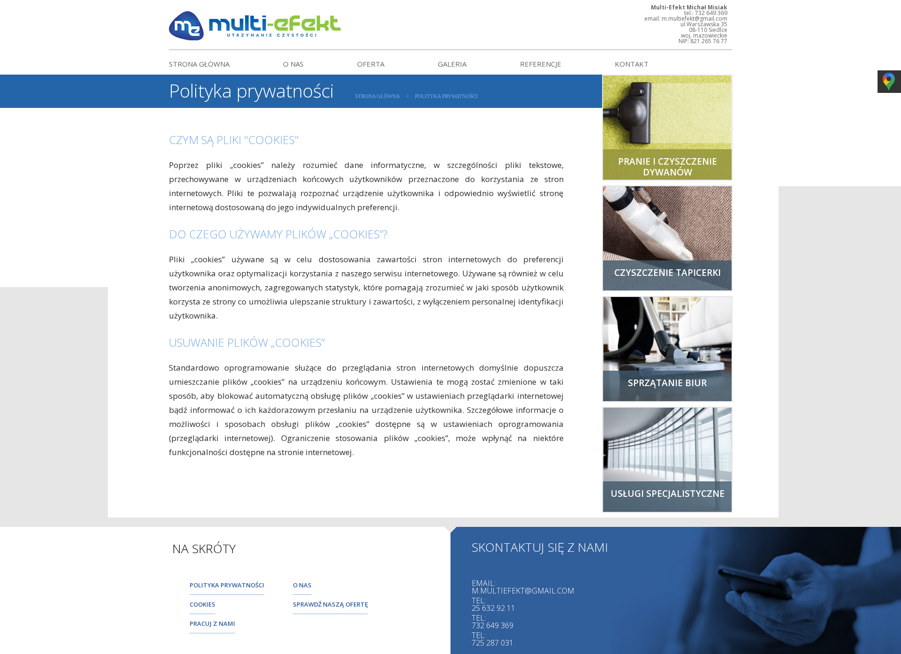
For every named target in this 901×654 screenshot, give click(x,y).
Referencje (540, 63)
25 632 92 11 (493, 608)
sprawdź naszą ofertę (330, 604)
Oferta (370, 63)
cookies (202, 604)
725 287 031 (492, 642)
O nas (293, 63)
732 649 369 (492, 625)
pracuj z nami (212, 623)
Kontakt (632, 63)
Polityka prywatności (446, 96)
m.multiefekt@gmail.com (523, 590)
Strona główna (199, 63)
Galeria (452, 63)
